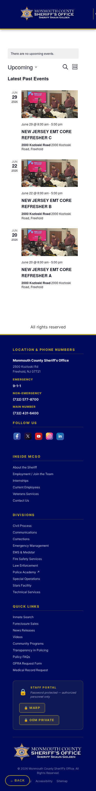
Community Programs (28, 643)
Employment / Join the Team (33, 474)
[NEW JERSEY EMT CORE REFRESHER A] (50, 242)
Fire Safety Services (27, 559)
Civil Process (22, 526)
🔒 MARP (32, 708)
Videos (18, 637)
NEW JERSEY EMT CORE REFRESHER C (47, 135)
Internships (20, 480)
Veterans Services (26, 494)
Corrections (21, 539)
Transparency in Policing (30, 650)
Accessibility (44, 781)
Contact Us (21, 500)
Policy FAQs (21, 657)
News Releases (24, 630)
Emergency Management (31, 545)
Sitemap (62, 781)
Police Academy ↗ (26, 572)
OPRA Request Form (27, 663)
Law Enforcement (25, 565)
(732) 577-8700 (26, 399)
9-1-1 (17, 386)
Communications (25, 532)
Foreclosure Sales (25, 624)
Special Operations (26, 579)
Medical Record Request (30, 670)
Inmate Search (23, 617)
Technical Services (26, 592)
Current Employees (26, 487)
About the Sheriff (25, 467)
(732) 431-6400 (26, 413)
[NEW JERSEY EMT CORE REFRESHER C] (50, 104)
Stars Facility (22, 585)
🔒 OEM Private (39, 720)
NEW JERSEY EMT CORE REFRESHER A (47, 272)
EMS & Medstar (24, 552)
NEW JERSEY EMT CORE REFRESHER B (47, 203)
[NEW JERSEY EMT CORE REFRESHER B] (50, 173)
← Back (17, 780)
